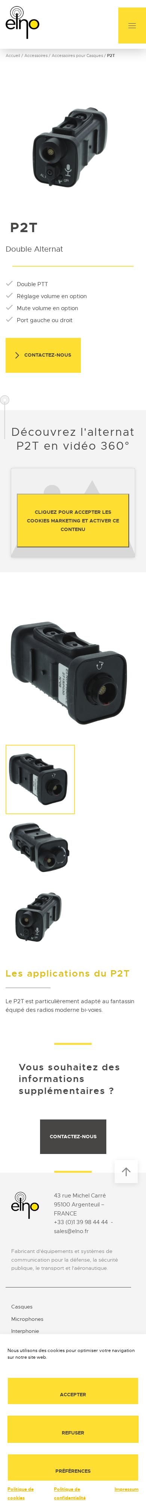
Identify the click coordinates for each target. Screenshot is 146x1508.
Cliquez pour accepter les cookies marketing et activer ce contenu (73, 520)
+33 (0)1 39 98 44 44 (81, 1222)
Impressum (127, 1489)
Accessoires (36, 55)
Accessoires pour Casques (77, 55)
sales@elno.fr (71, 1231)
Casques (22, 1306)
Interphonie (25, 1331)
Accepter (73, 1394)
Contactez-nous (47, 355)
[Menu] (132, 26)
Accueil (13, 55)
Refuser (73, 1433)
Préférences (73, 1471)
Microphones (27, 1319)
